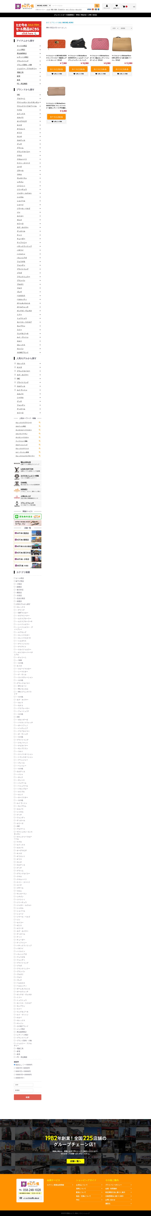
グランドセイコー (23, 152)
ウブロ (19, 110)
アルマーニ (21, 98)
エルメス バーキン (21, 433)
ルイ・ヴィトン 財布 (22, 452)
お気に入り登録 (58, 73)
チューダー (21, 239)
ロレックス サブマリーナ (24, 422)
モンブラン (21, 326)
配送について (81, 1192)
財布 (55, 9)
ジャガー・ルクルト (24, 193)
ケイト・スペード (23, 163)
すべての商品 (22, 46)
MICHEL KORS (68, 23)
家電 (18, 76)
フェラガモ (21, 261)
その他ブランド (22, 352)
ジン (18, 212)
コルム (19, 174)
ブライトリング (22, 269)
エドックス (21, 114)
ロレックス (78, 9)
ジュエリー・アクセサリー (27, 69)
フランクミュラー (23, 277)
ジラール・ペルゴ (23, 208)
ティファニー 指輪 (21, 441)
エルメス (20, 117)
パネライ (20, 250)
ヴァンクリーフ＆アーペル (27, 106)
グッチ (19, 144)
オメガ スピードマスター (24, 430)
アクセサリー (61, 9)
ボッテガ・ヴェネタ (24, 311)
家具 (18, 80)
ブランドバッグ (22, 61)
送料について (81, 1189)
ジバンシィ (21, 186)
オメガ (19, 125)
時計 (52, 9)
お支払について (82, 1185)
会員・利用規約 (111, 1189)
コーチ (19, 167)
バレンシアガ (22, 258)
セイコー (20, 216)
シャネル (20, 197)
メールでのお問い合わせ (31, 1198)
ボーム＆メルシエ (23, 303)
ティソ (19, 235)
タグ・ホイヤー (22, 227)
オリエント (21, 129)
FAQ (77, 1200)
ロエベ (19, 341)
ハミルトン (21, 254)
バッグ (48, 9)
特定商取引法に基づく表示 (115, 1192)
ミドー (19, 314)
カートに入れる (56, 69)
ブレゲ (19, 292)
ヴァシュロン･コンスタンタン (28, 102)
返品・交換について (83, 1196)
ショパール (21, 201)
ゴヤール (20, 170)
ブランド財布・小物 (24, 65)
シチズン (20, 182)
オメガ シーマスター (22, 437)
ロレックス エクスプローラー (25, 456)
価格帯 (16, 1062)
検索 (27, 1097)
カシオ (19, 136)
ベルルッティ (22, 299)
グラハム (20, 148)
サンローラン (22, 178)
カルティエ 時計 (21, 426)
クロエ (19, 155)
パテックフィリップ (24, 246)
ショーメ (20, 205)
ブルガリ (20, 284)
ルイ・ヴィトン (70, 9)
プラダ (19, 273)
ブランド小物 (56, 23)
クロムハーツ (22, 159)
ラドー (19, 330)
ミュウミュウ (22, 318)
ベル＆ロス (21, 296)
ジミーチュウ (22, 189)
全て (47, 23)
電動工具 (20, 72)
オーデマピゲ (22, 121)
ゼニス (19, 220)
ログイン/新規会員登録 (55, 1185)
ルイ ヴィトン (22, 390)
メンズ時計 (21, 50)
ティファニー (22, 242)
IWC (18, 95)
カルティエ (21, 140)
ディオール (21, 231)
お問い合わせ (110, 1200)
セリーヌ (20, 224)
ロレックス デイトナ (22, 448)
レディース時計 (22, 57)
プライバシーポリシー (113, 1185)
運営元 (107, 1204)
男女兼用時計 (22, 53)
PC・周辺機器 (22, 84)
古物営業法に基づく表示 (114, 1196)
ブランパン (21, 280)
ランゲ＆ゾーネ (22, 333)
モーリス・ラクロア (24, 322)
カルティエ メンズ (21, 445)
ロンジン (20, 349)
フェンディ (21, 265)
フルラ (19, 288)
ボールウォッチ (22, 307)
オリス (19, 133)
